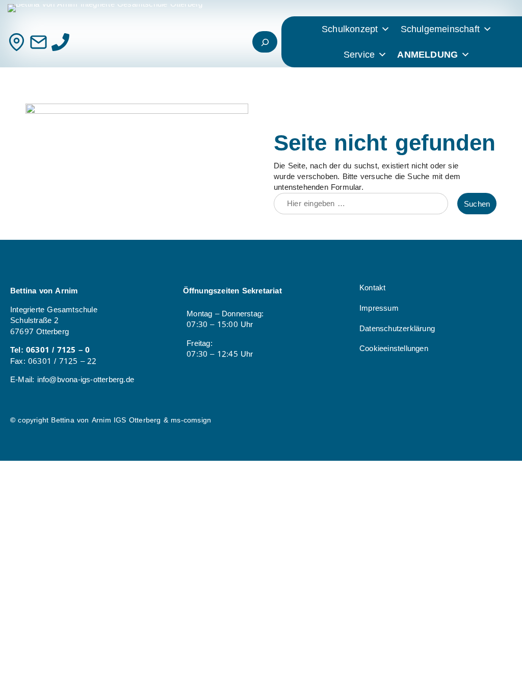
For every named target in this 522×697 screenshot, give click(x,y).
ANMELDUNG (427, 54)
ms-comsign (191, 420)
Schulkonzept (350, 29)
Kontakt (372, 287)
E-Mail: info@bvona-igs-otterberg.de (72, 379)
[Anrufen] (60, 42)
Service (359, 54)
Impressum (379, 308)
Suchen (477, 203)
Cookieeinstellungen (393, 348)
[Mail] (38, 42)
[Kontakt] (16, 42)
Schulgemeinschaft (440, 29)
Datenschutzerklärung (397, 328)
